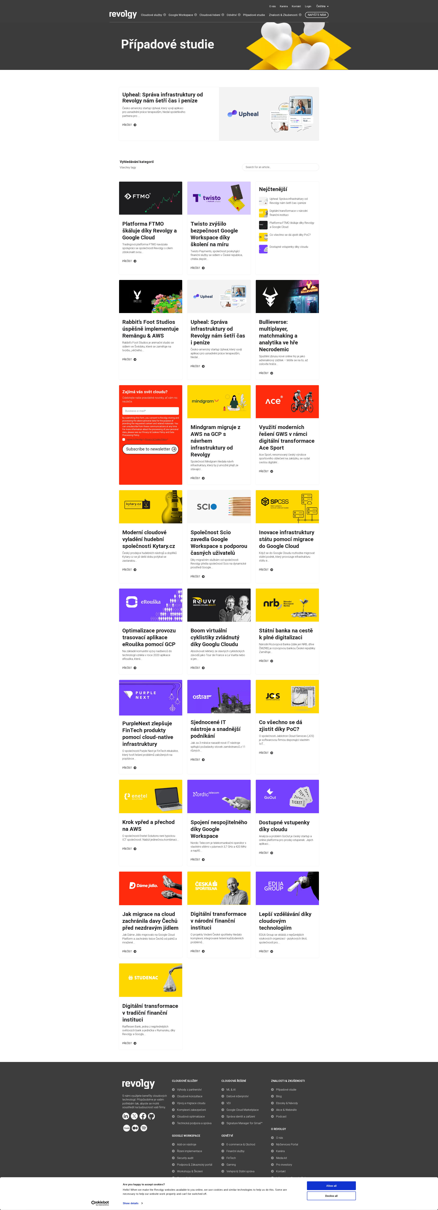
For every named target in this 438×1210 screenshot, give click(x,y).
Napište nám (317, 14)
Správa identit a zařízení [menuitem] (241, 1116)
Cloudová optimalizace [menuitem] (191, 1116)
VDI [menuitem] (229, 1103)
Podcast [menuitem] (281, 1116)
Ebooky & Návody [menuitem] (287, 1103)
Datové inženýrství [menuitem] (237, 1096)
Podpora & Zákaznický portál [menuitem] (194, 1164)
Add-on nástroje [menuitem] (186, 1144)
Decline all (331, 1195)
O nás (272, 6)
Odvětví (232, 15)
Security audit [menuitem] (185, 1158)
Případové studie (254, 15)
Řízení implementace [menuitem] (189, 1151)
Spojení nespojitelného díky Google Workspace (219, 829)
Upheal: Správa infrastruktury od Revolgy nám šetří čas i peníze (162, 97)
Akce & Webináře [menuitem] (286, 1109)
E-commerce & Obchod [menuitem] (241, 1144)
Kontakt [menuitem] (281, 1171)
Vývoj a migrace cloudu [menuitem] (191, 1103)
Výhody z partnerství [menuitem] (189, 1089)
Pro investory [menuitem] (284, 1164)
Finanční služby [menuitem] (235, 1151)
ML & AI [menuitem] (231, 1089)
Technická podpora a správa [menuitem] (194, 1123)
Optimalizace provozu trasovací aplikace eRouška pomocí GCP (149, 637)
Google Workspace (181, 15)
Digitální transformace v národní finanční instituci (218, 921)
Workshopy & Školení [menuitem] (190, 1171)
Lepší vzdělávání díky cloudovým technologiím (285, 921)
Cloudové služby (151, 15)
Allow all (331, 1185)
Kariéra (284, 6)
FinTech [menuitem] (231, 1158)
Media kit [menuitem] (281, 1158)
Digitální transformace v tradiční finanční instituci (150, 1013)
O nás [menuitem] (279, 1137)
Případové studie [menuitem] (286, 1089)
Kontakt (296, 6)
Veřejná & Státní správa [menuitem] (240, 1171)
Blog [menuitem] (279, 1096)
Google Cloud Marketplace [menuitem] (243, 1109)
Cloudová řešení (209, 15)
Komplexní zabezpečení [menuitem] (191, 1109)
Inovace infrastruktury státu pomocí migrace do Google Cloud (286, 539)
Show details (130, 1203)
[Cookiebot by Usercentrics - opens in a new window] (100, 1203)
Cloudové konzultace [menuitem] (189, 1096)
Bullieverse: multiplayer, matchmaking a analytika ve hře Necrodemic (278, 336)
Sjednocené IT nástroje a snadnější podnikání (216, 729)
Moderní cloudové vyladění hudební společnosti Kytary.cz (148, 539)
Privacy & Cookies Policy (153, 432)
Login (308, 6)
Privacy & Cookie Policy (156, 439)
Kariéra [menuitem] (280, 1151)
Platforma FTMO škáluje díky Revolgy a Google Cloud (149, 231)
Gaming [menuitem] (231, 1164)
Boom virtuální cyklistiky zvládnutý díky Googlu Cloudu (215, 637)
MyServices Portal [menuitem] (287, 1144)
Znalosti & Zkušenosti (283, 15)
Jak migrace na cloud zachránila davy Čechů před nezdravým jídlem (150, 921)
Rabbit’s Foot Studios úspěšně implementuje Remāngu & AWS (150, 329)
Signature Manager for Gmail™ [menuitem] (244, 1123)
